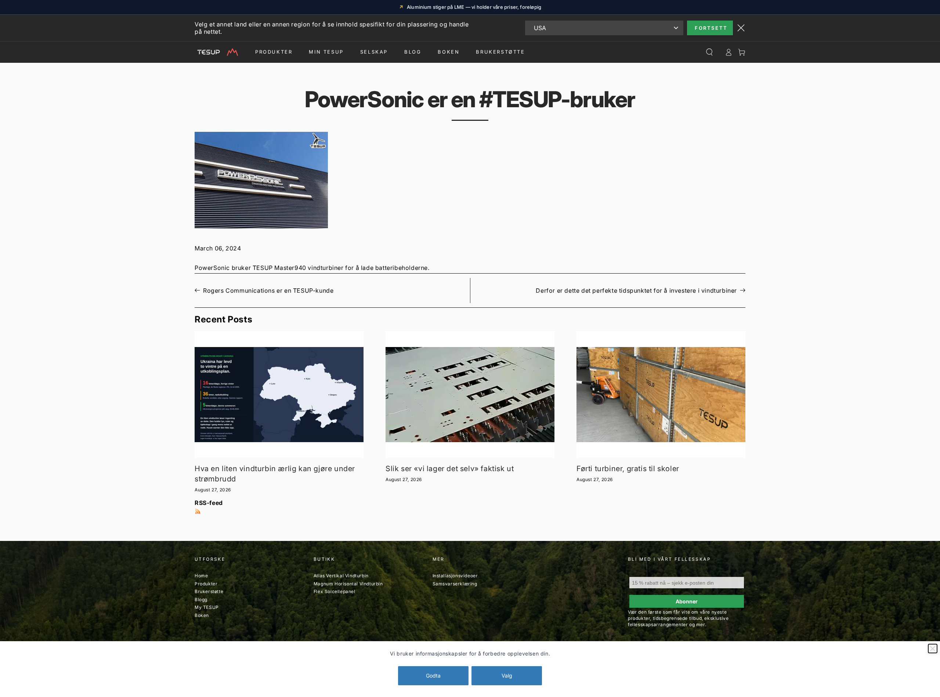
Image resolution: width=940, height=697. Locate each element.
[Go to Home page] (216, 52)
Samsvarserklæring (455, 583)
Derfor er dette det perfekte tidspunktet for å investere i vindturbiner (636, 290)
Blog (412, 52)
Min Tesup (326, 52)
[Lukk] (932, 648)
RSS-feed (209, 502)
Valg (507, 675)
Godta (433, 675)
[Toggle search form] (709, 52)
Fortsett (711, 28)
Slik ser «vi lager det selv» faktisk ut (450, 468)
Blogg (201, 599)
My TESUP (207, 607)
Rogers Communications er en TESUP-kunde (268, 290)
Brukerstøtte (209, 591)
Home (201, 575)
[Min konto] (728, 52)
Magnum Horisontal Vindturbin (348, 583)
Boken (448, 52)
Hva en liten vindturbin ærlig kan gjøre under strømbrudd (275, 473)
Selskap (374, 52)
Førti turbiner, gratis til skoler (627, 468)
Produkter (273, 52)
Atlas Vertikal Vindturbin (341, 575)
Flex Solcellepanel (334, 591)
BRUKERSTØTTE (500, 52)
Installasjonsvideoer (455, 575)
